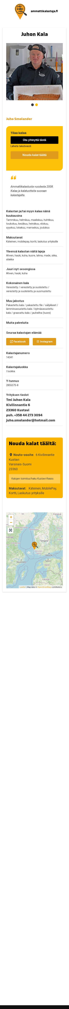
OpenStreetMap (44, 586)
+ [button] (11, 517)
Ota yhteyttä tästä (34, 139)
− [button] (11, 522)
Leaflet (22, 586)
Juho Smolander (19, 119)
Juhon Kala (34, 34)
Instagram (46, 341)
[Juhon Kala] (34, 546)
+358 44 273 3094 (28, 415)
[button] (10, 76)
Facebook (19, 341)
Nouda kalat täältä (34, 154)
